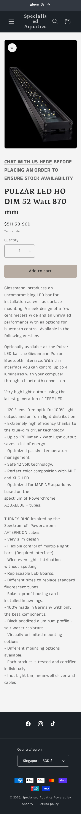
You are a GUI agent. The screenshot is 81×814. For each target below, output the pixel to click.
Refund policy (48, 804)
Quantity (11, 240)
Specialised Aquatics (37, 797)
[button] (11, 21)
